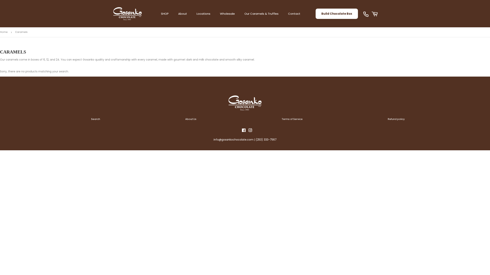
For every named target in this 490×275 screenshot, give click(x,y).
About (182, 14)
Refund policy (396, 119)
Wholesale (227, 14)
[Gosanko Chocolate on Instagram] (250, 131)
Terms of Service (292, 119)
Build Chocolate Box (336, 14)
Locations (203, 14)
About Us (190, 119)
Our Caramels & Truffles (261, 14)
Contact (294, 14)
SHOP (165, 14)
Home (4, 32)
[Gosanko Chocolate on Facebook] (244, 131)
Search (95, 119)
